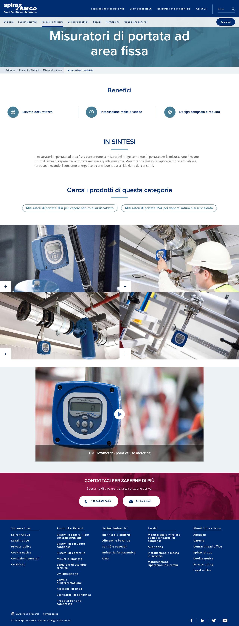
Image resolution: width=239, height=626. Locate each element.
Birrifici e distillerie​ (116, 534)
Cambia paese (50, 613)
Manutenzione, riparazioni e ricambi (163, 563)
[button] (119, 414)
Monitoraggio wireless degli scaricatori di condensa (164, 538)
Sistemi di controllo (71, 553)
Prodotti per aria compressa (69, 602)
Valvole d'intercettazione (69, 581)
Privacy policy (21, 546)
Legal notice (20, 540)
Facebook (191, 620)
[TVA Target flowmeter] (60, 258)
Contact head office (207, 546)
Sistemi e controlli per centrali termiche (73, 536)
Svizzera (10, 70)
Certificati (18, 564)
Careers (198, 540)
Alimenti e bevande (116, 540)
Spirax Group (20, 534)
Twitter (214, 620)
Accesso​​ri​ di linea (69, 588)
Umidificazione (67, 574)
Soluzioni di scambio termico (72, 566)
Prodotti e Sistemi (29, 70)
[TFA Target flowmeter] (179, 325)
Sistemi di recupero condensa (71, 545)
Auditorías (155, 547)
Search (233, 8)
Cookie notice (21, 552)
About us (200, 534)
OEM (105, 558)
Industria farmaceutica (118, 552)
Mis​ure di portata (52, 70)
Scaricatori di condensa (74, 594)
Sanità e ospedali (114, 546)
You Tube (225, 620)
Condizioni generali (25, 558)
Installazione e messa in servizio (163, 554)
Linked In (202, 620)
